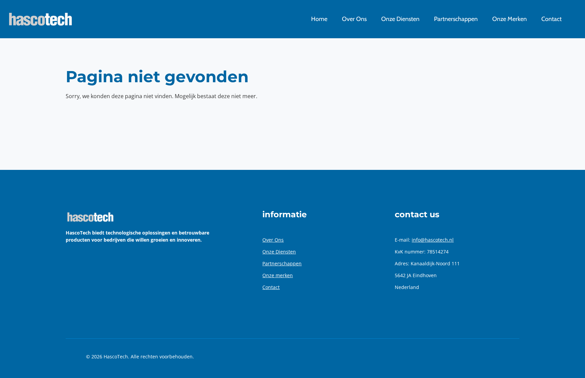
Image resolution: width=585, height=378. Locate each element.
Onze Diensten (279, 251)
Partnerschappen (282, 263)
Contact (271, 287)
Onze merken (277, 275)
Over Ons (273, 240)
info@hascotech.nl (433, 240)
